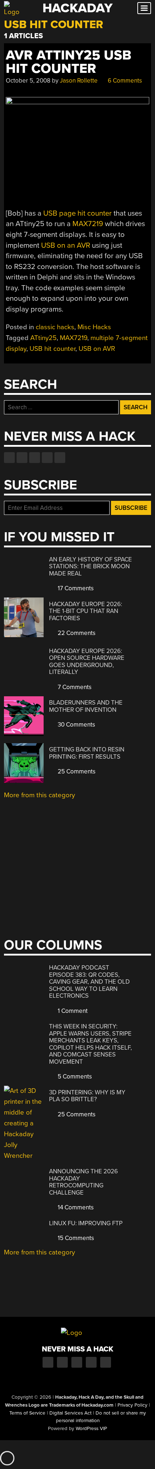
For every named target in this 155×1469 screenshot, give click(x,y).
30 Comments (75, 724)
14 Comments (75, 1207)
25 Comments (76, 771)
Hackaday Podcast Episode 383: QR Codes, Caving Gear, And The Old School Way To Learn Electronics (89, 982)
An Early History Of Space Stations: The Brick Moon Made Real (90, 566)
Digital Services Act (70, 1413)
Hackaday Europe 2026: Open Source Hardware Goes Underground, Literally (86, 661)
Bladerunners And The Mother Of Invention (86, 706)
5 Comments (74, 1076)
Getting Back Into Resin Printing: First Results (86, 753)
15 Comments (75, 1238)
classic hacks (55, 327)
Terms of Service (27, 1413)
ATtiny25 (43, 338)
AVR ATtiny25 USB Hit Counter (68, 62)
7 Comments (74, 687)
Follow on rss (47, 457)
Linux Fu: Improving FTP (86, 1223)
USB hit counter (52, 349)
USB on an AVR (65, 245)
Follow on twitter (22, 457)
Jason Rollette (79, 80)
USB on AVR (97, 349)
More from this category (39, 795)
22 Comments (76, 633)
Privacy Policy (132, 1405)
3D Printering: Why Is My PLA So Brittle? (87, 1096)
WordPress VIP (91, 1428)
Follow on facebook (9, 457)
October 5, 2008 (28, 80)
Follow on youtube (34, 457)
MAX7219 (87, 223)
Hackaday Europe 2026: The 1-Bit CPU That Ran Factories (85, 611)
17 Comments (75, 588)
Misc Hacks (94, 327)
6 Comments (124, 80)
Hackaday (77, 8)
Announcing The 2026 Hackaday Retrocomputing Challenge (83, 1182)
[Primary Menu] (144, 8)
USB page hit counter (77, 213)
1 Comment (72, 1011)
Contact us (59, 457)
